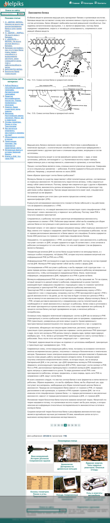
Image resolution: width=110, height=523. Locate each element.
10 (58, 425)
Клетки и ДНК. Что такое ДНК (13, 157)
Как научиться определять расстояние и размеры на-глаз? (14, 131)
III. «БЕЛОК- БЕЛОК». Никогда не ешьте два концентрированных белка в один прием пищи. (14, 26)
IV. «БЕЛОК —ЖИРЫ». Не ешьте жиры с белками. (14, 35)
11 (62, 425)
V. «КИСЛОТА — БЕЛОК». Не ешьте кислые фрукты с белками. (13, 42)
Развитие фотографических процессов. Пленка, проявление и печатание (13, 100)
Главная (76, 3)
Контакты (102, 3)
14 (72, 425)
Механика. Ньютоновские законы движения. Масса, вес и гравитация (14, 116)
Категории (88, 3)
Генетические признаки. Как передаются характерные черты (13, 144)
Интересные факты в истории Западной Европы (14, 152)
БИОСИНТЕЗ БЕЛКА (13, 69)
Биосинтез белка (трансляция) (12, 72)
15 (75, 425)
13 (69, 425)
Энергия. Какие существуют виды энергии (12, 109)
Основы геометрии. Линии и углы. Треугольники (13, 124)
